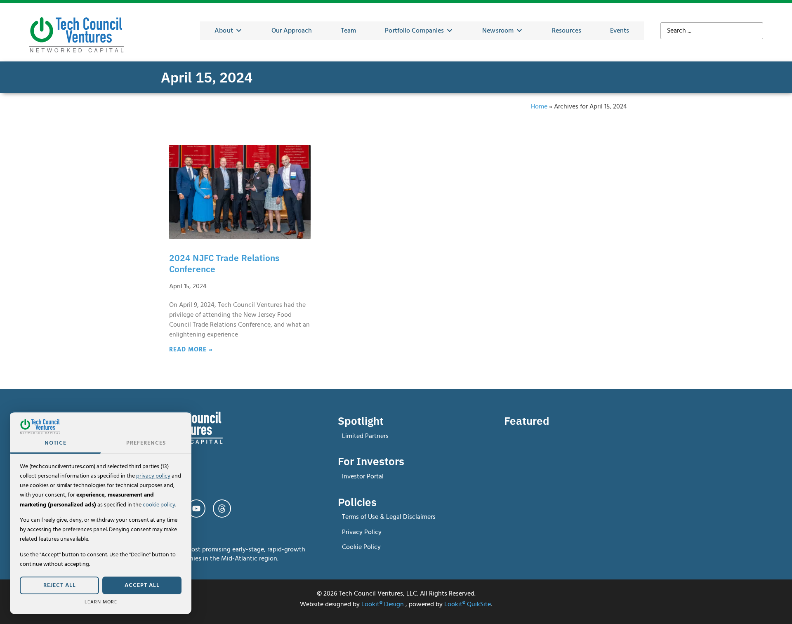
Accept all (142, 585)
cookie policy (159, 505)
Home (539, 106)
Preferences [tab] (146, 443)
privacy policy (153, 476)
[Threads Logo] (222, 508)
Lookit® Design (382, 604)
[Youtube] (196, 508)
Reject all (59, 585)
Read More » (191, 349)
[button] (228, 30)
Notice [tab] (55, 443)
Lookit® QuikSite (467, 604)
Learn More (101, 601)
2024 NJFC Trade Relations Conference (224, 263)
